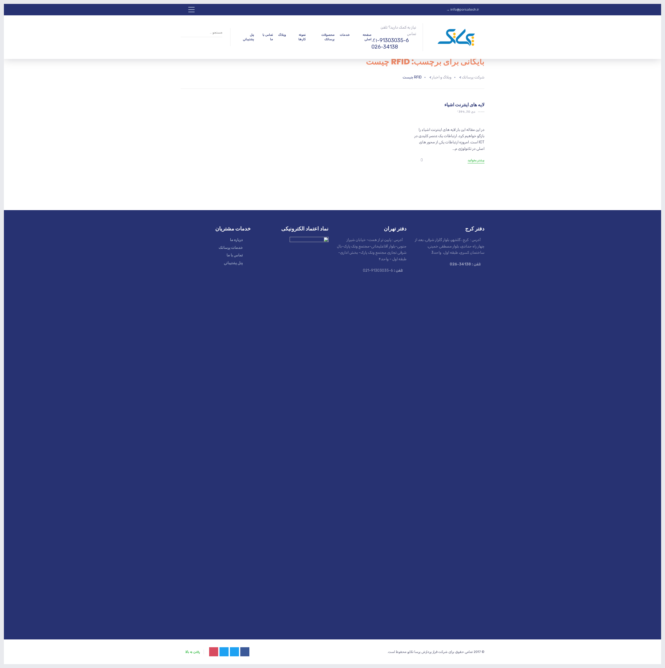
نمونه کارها (302, 37)
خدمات (345, 35)
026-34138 (384, 47)
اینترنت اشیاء (469, 113)
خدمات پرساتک (231, 247)
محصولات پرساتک (328, 37)
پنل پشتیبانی (248, 37)
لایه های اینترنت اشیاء (464, 104)
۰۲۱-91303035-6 (390, 40)
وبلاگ (282, 35)
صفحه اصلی (367, 37)
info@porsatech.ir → (462, 9)
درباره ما (236, 240)
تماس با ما (268, 37)
